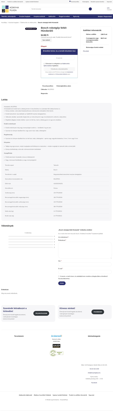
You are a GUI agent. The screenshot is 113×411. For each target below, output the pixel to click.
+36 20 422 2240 (94, 369)
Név (60, 261)
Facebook (98, 312)
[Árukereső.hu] (56, 336)
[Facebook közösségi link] (49, 93)
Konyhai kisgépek (13, 22)
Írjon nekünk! (46, 40)
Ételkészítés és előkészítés (28, 22)
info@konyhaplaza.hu (94, 372)
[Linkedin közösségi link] (55, 93)
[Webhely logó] (10, 9)
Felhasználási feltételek (61, 74)
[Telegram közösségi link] (57, 93)
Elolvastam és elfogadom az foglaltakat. (57, 64)
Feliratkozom (41, 313)
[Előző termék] (106, 23)
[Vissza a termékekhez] (108, 23)
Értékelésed (62, 240)
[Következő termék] (111, 23)
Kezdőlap (4, 22)
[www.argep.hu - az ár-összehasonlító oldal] (56, 345)
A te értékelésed (63, 237)
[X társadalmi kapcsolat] (51, 93)
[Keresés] (90, 8)
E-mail (60, 268)
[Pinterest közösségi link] (53, 93)
